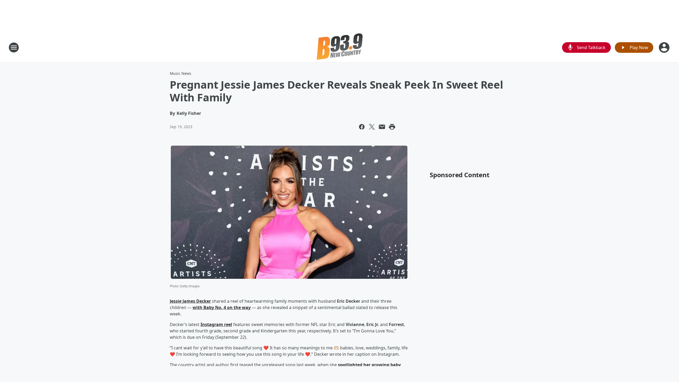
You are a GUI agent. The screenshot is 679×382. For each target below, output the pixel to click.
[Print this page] (392, 127)
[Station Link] (340, 47)
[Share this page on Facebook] (361, 127)
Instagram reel (216, 324)
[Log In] (665, 47)
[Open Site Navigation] (13, 47)
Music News (180, 73)
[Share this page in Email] (382, 127)
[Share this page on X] (372, 127)
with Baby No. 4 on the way (222, 307)
